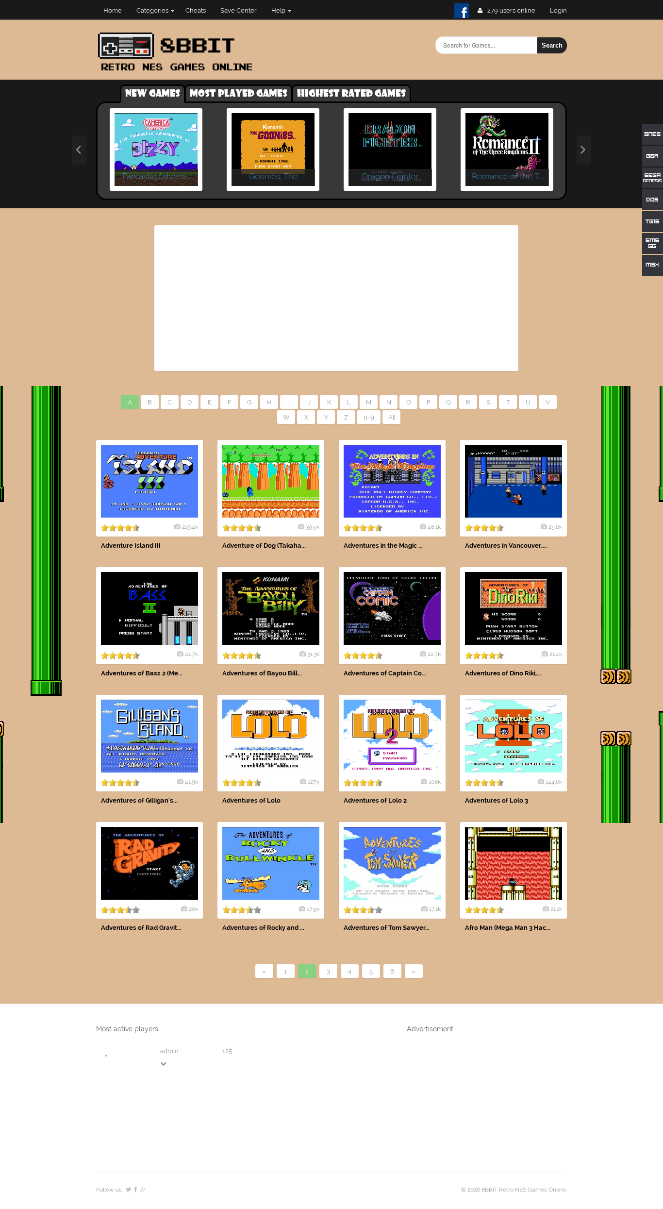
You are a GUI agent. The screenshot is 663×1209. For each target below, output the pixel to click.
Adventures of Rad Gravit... (141, 927)
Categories (152, 10)
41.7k (191, 654)
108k (435, 781)
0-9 (369, 417)
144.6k (554, 781)
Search (552, 45)
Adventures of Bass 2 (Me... (141, 673)
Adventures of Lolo (251, 800)
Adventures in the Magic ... (383, 545)
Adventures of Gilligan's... (139, 800)
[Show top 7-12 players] (164, 1063)
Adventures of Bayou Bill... (262, 673)
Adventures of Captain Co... (385, 673)
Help (278, 10)
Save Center (238, 10)
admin (169, 1051)
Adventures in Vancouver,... (506, 545)
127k (313, 781)
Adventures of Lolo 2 (375, 800)
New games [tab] (152, 94)
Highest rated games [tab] (351, 94)
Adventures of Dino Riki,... (503, 673)
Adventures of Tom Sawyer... (387, 927)
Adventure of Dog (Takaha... (264, 545)
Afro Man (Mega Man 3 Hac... (507, 927)
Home (112, 10)
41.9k (191, 781)
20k (193, 909)
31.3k (313, 654)
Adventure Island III (131, 545)
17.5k (313, 909)
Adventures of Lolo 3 (496, 800)
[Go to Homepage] (178, 71)
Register (562, 10)
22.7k (434, 654)
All (392, 417)
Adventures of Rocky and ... (263, 927)
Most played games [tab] (238, 94)
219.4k (190, 526)
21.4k (555, 654)
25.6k (555, 526)
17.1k (435, 909)
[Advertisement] (336, 298)
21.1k (556, 909)
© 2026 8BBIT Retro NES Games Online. (514, 1189)
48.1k (434, 526)
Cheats (195, 10)
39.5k (312, 526)
